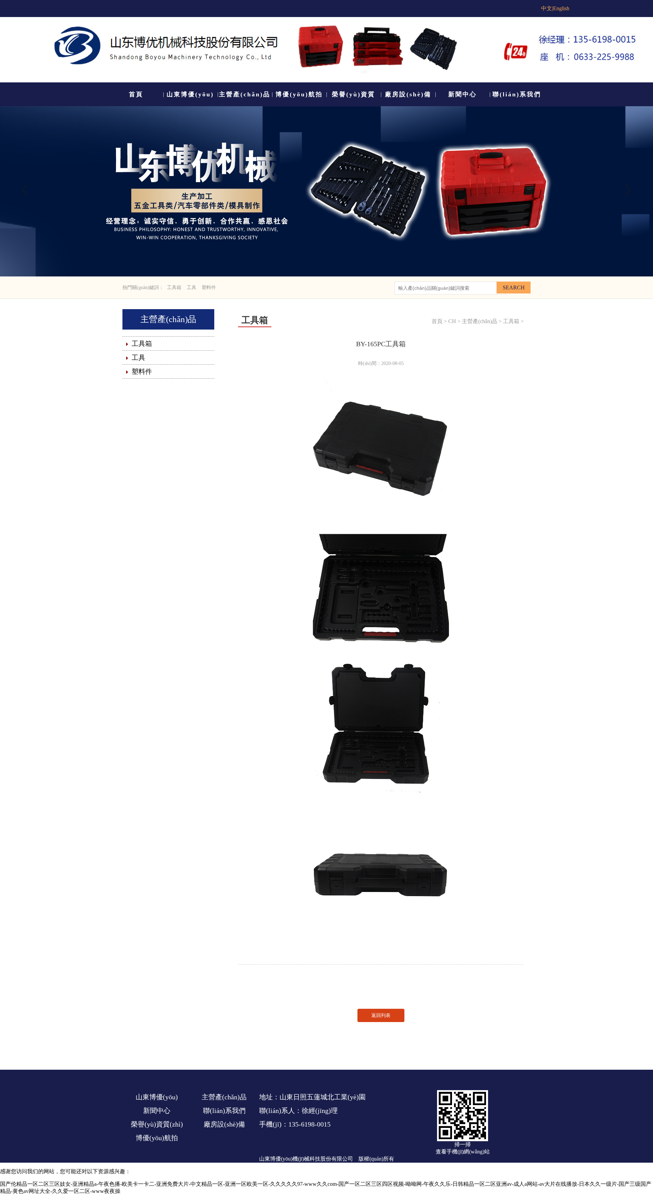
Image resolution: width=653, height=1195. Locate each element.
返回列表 (380, 1015)
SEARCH (514, 287)
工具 (191, 287)
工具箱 (174, 287)
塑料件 (209, 287)
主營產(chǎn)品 (168, 319)
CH (452, 321)
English (561, 8)
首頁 (437, 321)
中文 (546, 8)
